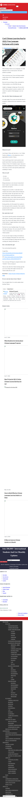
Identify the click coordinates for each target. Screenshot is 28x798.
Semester (13, 637)
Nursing (13, 646)
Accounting (14, 656)
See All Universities (10, 740)
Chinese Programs (13, 627)
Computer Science (16, 654)
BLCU (9, 155)
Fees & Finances (12, 769)
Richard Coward (7, 48)
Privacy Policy (21, 615)
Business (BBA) (15, 650)
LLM (12, 677)
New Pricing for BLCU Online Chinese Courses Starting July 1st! (12, 382)
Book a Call (8, 784)
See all (13, 664)
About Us (5, 786)
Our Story (5, 575)
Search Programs (6, 587)
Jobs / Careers (12, 773)
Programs (5, 22)
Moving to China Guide (14, 755)
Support (4, 593)
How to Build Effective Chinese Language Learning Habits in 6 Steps (13, 495)
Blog (4, 591)
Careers (4, 580)
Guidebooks (8, 748)
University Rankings (11, 732)
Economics (14, 658)
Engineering (14, 673)
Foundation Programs (14, 641)
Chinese (13, 639)
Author (4, 289)
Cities (9, 761)
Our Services (5, 576)
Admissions (11, 767)
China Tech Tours (10, 782)
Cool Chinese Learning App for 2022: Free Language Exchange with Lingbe (14, 41)
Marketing (14, 652)
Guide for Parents (13, 753)
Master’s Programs (13, 666)
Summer (24, 27)
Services (5, 776)
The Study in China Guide (15, 750)
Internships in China (14, 727)
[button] (0, 12)
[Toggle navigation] (17, 6)
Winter (13, 635)
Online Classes (6, 589)
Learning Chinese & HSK (14, 725)
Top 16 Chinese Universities (12, 738)
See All (10, 717)
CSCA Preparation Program (12, 780)
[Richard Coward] (6, 293)
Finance (13, 660)
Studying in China (10, 719)
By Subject (8, 698)
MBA (12, 667)
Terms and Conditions (22, 613)
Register (5, 17)
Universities (5, 599)
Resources (6, 742)
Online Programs (13, 625)
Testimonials (5, 578)
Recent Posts (10, 289)
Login (4, 19)
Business (13, 669)
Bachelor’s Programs (14, 643)
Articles (7, 757)
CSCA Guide (11, 752)
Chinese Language (16, 648)
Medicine (13, 675)
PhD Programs (12, 681)
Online (20, 27)
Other (12, 679)
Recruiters (5, 601)
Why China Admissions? (11, 790)
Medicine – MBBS (15, 645)
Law (12, 662)
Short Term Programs (20, 25)
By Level (7, 24)
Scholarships (12, 771)
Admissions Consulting (11, 778)
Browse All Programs (11, 729)
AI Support (8, 746)
